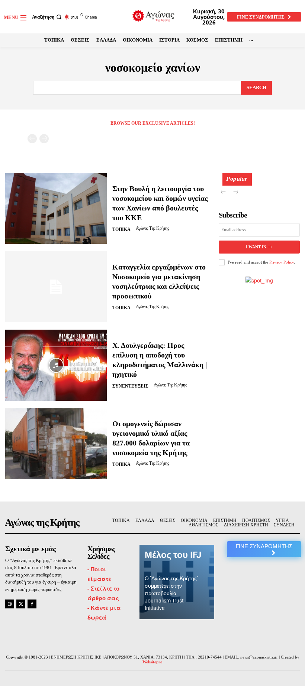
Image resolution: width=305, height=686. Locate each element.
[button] (47, 17)
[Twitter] (20, 604)
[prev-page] (32, 138)
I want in (256, 247)
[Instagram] (9, 604)
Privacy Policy (281, 262)
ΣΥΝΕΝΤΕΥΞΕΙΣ (130, 386)
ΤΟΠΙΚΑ (121, 229)
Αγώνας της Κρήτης (152, 228)
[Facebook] (32, 604)
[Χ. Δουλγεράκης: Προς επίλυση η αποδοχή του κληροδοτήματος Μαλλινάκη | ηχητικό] (56, 365)
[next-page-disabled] (44, 138)
